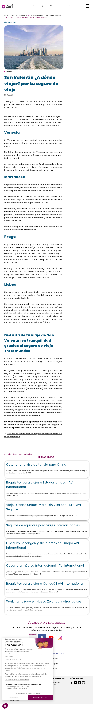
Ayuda (53, 685)
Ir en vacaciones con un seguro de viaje (45, 15)
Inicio (6, 15)
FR (34, 5)
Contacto (54, 682)
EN (51, 5)
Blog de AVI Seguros (19, 15)
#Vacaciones (10, 22)
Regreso (9, 71)
